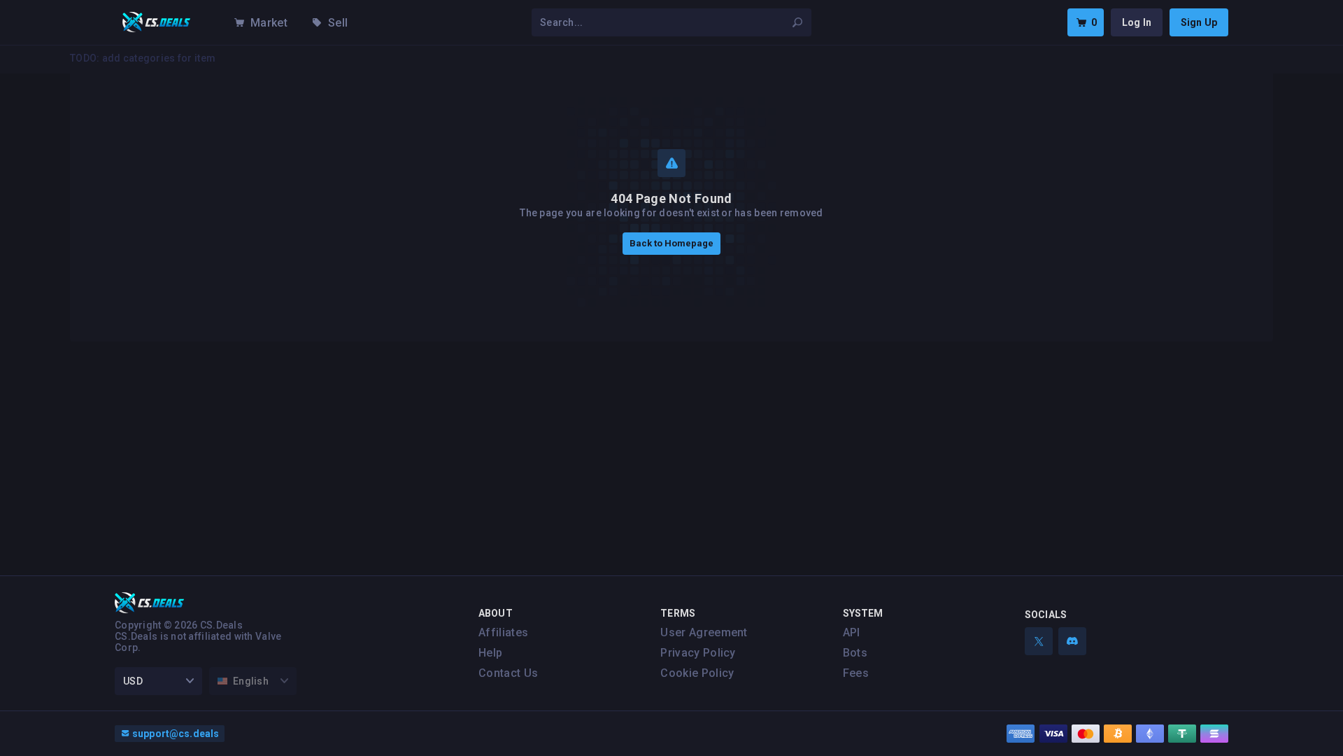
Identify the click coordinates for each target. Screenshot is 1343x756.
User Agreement (703, 632)
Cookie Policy (697, 673)
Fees (856, 673)
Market (268, 22)
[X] (1039, 641)
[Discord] (1072, 641)
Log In (1136, 22)
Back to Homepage (671, 243)
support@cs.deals (175, 733)
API (851, 632)
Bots (855, 652)
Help (490, 652)
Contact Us (508, 673)
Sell (338, 22)
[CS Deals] (157, 22)
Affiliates (503, 632)
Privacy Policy (697, 652)
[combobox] (663, 22)
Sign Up (1199, 22)
